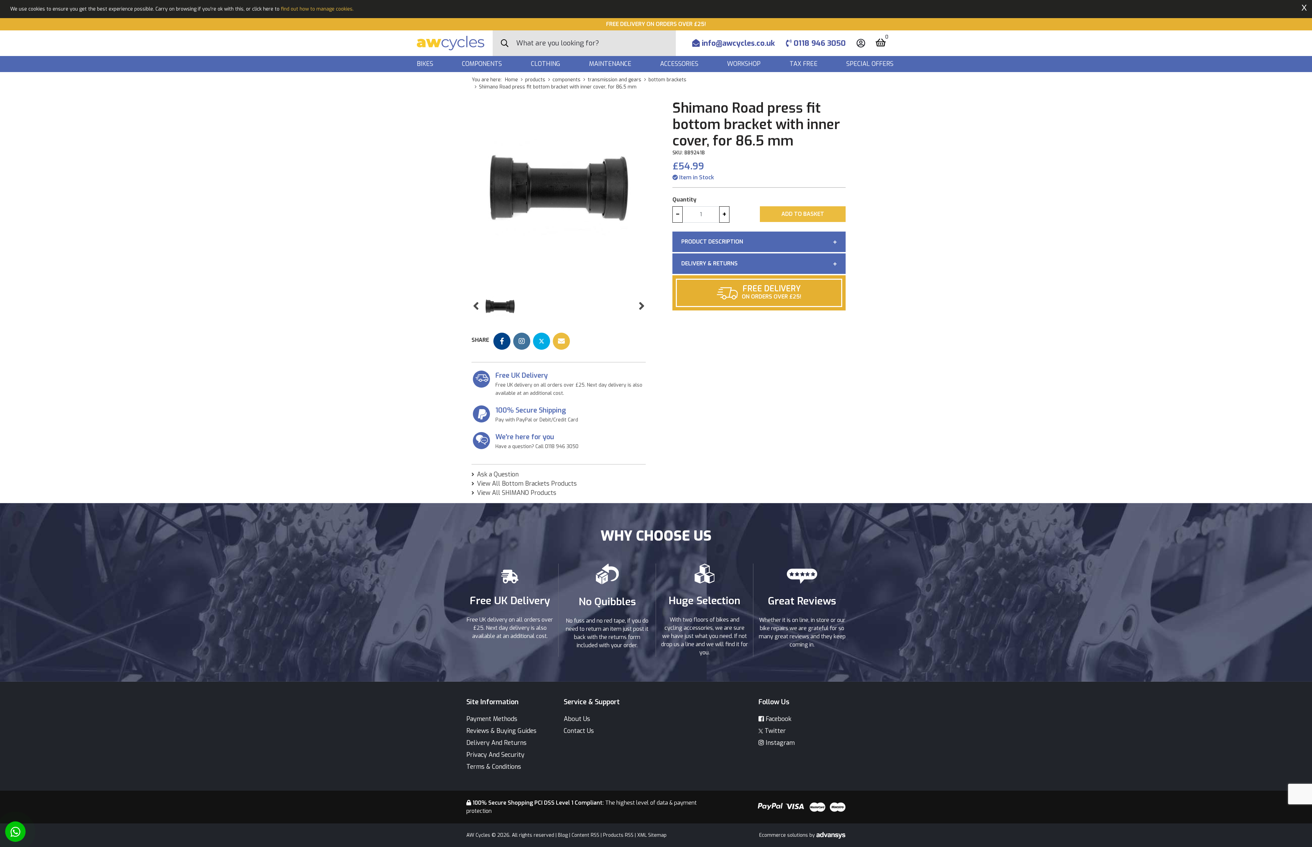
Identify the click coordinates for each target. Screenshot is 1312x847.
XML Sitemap (652, 835)
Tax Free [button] (804, 64)
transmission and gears (614, 80)
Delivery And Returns (496, 743)
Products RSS (618, 835)
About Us (577, 719)
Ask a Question (498, 474)
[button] (476, 306)
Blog (563, 835)
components (566, 80)
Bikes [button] (426, 64)
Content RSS (585, 835)
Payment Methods (491, 719)
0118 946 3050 (819, 43)
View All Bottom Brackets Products (527, 484)
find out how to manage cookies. (317, 9)
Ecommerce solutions (784, 835)
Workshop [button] (744, 64)
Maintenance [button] (611, 64)
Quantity (684, 199)
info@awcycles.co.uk (737, 43)
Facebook (777, 719)
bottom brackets (667, 80)
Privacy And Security (495, 755)
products (535, 80)
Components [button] (483, 64)
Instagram (779, 743)
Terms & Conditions (493, 767)
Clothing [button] (546, 64)
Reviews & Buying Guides (501, 731)
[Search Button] (505, 43)
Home (511, 80)
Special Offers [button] (870, 64)
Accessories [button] (680, 64)
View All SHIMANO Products (516, 493)
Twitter (774, 731)
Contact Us (579, 731)
